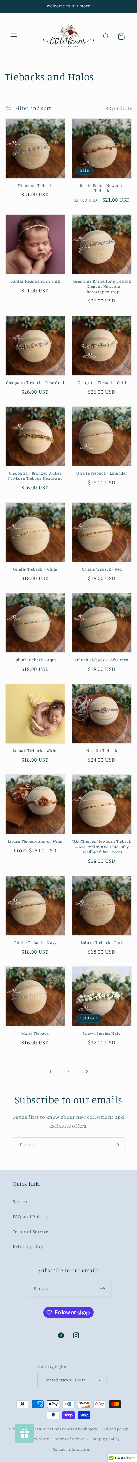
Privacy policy (36, 1439)
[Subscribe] (116, 1145)
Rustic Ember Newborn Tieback (102, 188)
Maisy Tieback (35, 1033)
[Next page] (86, 1071)
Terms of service (70, 1439)
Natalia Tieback (101, 750)
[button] (13, 36)
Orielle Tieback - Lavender (101, 473)
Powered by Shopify (79, 1429)
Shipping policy (105, 1439)
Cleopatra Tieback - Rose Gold (35, 382)
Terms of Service (30, 1231)
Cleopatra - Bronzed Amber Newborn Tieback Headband (35, 476)
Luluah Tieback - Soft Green (102, 659)
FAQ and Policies (31, 1216)
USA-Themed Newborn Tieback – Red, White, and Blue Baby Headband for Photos (101, 846)
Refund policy (28, 1246)
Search (20, 1201)
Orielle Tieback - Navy (35, 942)
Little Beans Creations (41, 1429)
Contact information (71, 1449)
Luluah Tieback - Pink (102, 942)
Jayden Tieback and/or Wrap (35, 841)
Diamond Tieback (35, 185)
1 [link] (50, 1071)
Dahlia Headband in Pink (35, 281)
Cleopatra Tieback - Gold (102, 382)
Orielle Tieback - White (35, 569)
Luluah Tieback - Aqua (35, 659)
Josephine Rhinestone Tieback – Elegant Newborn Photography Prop (102, 286)
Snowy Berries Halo (101, 1033)
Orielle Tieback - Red (102, 569)
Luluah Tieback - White (35, 750)
